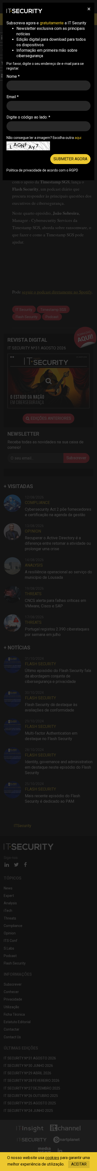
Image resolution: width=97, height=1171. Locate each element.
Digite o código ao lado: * (28, 117)
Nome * (13, 76)
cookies (52, 1157)
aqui (78, 138)
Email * (12, 96)
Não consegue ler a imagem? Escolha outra (43, 138)
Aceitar (79, 1164)
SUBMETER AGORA (70, 159)
